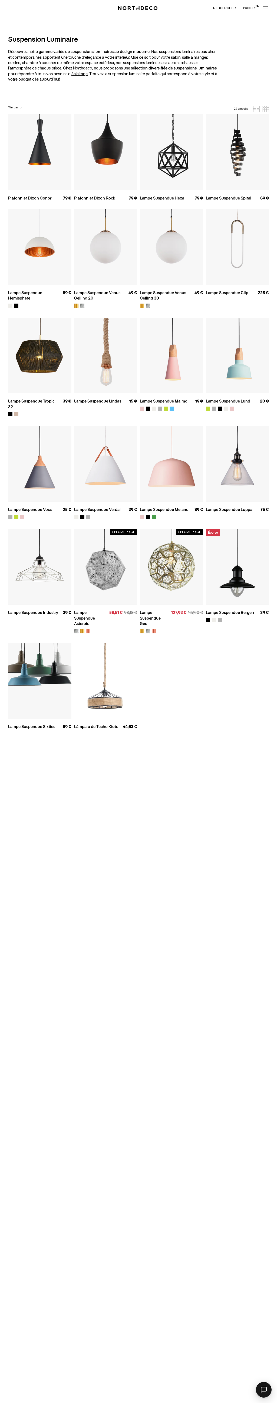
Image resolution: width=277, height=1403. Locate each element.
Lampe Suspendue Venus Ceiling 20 (97, 295)
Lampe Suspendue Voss (30, 509)
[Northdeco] (138, 8)
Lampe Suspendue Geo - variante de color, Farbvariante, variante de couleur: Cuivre (154, 631)
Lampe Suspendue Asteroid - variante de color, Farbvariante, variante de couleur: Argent (76, 631)
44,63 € (130, 726)
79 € (67, 198)
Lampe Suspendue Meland (164, 509)
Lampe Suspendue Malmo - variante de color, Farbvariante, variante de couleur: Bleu (172, 409)
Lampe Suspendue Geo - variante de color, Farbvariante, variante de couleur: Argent (148, 631)
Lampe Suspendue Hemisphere (25, 295)
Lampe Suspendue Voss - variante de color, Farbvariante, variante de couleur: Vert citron (16, 517)
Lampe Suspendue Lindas (97, 401)
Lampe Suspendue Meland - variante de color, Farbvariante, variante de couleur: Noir (148, 517)
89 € (67, 292)
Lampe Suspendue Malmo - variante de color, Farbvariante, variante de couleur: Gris (160, 409)
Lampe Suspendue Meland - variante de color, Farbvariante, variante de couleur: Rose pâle (142, 517)
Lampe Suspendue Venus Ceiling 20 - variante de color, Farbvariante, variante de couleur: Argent (82, 306)
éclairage (79, 73)
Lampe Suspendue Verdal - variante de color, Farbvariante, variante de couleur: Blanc (76, 517)
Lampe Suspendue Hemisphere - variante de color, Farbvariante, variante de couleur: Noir (16, 306)
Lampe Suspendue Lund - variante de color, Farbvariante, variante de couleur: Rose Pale (232, 409)
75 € (264, 509)
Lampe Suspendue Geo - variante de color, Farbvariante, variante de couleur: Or (142, 631)
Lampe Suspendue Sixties (31, 726)
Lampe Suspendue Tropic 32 (31, 404)
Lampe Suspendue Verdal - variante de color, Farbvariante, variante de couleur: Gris (88, 517)
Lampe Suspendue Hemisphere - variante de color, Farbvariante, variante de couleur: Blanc (10, 306)
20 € (264, 401)
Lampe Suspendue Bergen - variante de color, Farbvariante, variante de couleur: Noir (208, 620)
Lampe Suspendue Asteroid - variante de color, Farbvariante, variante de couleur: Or (82, 631)
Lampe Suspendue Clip (227, 292)
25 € (67, 509)
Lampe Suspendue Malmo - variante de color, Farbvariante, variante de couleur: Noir (148, 409)
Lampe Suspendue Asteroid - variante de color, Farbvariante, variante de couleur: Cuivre (88, 631)
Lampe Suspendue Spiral (228, 198)
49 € (132, 292)
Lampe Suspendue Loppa (229, 509)
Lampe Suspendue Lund (228, 401)
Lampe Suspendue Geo (150, 618)
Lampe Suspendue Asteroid (84, 618)
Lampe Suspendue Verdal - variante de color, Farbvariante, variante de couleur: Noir (82, 517)
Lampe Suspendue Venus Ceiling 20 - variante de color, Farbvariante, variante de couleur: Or (76, 306)
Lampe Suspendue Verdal (97, 509)
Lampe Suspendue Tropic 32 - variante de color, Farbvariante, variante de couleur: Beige (16, 414)
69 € (264, 198)
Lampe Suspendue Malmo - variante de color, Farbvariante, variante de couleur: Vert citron (166, 409)
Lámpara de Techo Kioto (96, 726)
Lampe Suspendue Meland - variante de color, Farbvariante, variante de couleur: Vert (154, 517)
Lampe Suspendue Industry (33, 612)
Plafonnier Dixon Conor (29, 198)
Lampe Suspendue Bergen (230, 612)
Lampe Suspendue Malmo (163, 401)
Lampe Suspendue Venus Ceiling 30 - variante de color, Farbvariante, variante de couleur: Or (142, 306)
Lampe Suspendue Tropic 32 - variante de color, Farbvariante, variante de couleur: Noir (10, 414)
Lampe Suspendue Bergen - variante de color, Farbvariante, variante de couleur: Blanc (214, 620)
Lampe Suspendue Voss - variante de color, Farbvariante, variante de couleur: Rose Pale (22, 517)
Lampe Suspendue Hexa (162, 198)
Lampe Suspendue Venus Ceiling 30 (163, 295)
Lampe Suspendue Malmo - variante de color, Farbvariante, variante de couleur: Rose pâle (142, 409)
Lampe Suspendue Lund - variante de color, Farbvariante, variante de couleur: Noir (220, 409)
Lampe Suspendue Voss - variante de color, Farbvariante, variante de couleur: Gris (10, 517)
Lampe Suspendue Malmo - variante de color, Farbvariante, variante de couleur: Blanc (154, 409)
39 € (67, 401)
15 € (133, 401)
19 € (199, 401)
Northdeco (82, 68)
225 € (263, 292)
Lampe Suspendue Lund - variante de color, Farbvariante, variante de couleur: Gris (214, 409)
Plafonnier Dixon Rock (94, 198)
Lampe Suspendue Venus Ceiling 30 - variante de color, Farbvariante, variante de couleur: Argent (148, 306)
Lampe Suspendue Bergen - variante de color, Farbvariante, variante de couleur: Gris (220, 620)
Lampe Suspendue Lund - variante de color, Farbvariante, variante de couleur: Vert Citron (208, 409)
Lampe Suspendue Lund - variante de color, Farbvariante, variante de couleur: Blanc (226, 409)
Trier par (13, 107)
